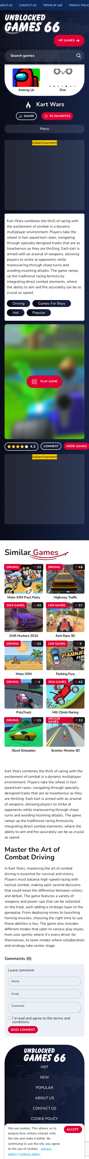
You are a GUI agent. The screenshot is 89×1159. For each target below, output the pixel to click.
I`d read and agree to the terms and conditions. (41, 1020)
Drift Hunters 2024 (23, 636)
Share (29, 116)
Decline (73, 1139)
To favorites (59, 116)
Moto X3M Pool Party (23, 597)
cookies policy (29, 1154)
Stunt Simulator (24, 750)
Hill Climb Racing (65, 712)
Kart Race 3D (65, 636)
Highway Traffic (65, 597)
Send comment (23, 1030)
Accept (73, 1130)
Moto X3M (23, 674)
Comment (51, 446)
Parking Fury (65, 674)
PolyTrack (23, 712)
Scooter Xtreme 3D (65, 750)
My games (67, 40)
